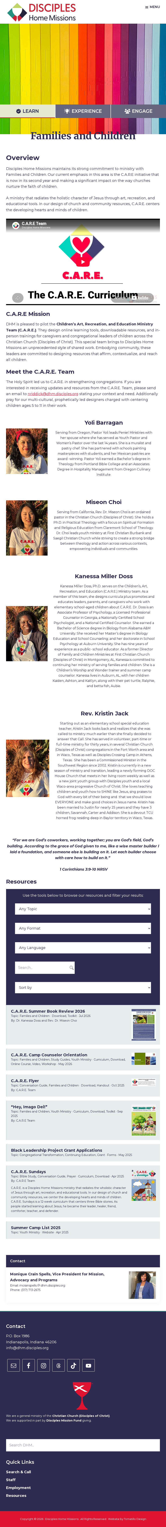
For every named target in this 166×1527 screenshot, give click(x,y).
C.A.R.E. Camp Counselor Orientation (49, 1054)
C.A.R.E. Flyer (25, 1080)
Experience (87, 111)
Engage (142, 111)
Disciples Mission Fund (63, 1420)
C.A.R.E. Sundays (28, 1171)
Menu (155, 7)
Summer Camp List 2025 (36, 1227)
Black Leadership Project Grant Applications (56, 1150)
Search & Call (18, 1472)
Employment (18, 1488)
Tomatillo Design (135, 1519)
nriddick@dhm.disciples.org (53, 394)
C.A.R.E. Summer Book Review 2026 (48, 1011)
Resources (16, 1495)
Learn (31, 111)
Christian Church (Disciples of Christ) (81, 1416)
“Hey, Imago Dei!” (29, 1106)
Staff (11, 1480)
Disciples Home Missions (62, 1519)
